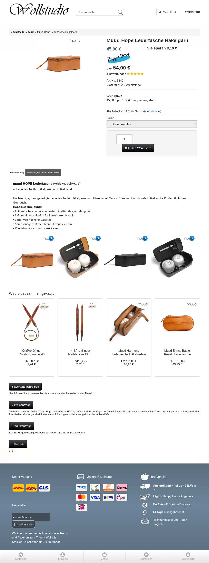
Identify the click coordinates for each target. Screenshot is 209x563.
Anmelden (146, 558)
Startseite (21, 558)
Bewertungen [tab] (33, 172)
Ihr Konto (62, 558)
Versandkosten (151, 111)
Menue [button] (104, 558)
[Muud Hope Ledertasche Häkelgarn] (58, 84)
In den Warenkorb (139, 148)
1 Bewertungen (117, 73)
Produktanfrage (22, 426)
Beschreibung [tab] (17, 172)
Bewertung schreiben (25, 386)
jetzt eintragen (23, 524)
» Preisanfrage (21, 404)
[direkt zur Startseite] (39, 12)
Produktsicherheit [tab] (51, 172)
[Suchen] (120, 12)
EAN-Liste (18, 444)
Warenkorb (192, 11)
